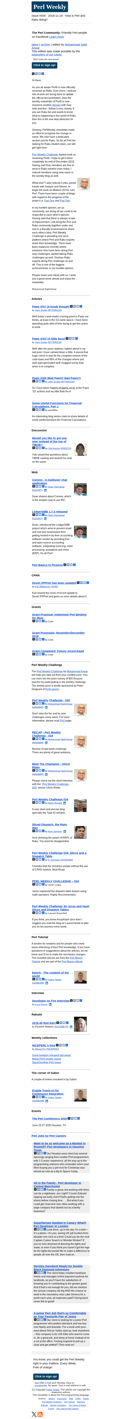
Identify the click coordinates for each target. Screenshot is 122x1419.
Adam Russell (55, 803)
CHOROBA (66, 860)
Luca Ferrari (41, 1004)
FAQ (62, 720)
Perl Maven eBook (72, 961)
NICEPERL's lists (43, 1045)
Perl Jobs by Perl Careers (49, 1135)
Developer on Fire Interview (50, 1000)
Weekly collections (58, 1405)
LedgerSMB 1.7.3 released (50, 511)
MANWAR (38, 707)
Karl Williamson (43, 586)
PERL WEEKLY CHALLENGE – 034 (55, 881)
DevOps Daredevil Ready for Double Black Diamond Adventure (58, 1268)
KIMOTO (65, 448)
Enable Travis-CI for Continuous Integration (48, 1092)
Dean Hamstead (56, 486)
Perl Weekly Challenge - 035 (51, 700)
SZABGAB (38, 983)
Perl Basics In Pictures (47, 565)
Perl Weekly (49, 6)
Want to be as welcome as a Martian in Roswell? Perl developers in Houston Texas (60, 1147)
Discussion (62, 1399)
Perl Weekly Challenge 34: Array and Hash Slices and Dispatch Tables (60, 908)
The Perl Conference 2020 (49, 1118)
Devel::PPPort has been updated (54, 583)
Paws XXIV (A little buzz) (48, 338)
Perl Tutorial (69, 1402)
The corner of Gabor (77, 1405)
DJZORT (37, 490)
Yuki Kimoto (54, 448)
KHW (54, 586)
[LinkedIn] (45, 490)
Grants (86, 1399)
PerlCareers (52, 689)
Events (51, 1409)
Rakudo (44, 1405)
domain (56, 105)
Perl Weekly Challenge (45, 154)
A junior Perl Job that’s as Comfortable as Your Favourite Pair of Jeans (60, 1315)
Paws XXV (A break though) (50, 306)
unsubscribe (41, 1385)
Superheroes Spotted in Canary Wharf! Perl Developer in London (60, 1224)
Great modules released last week (51, 1055)
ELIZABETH (61, 1026)
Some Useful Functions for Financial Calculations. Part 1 (57, 405)
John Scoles (41, 310)
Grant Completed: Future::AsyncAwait (58, 651)
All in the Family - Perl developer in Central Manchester (57, 1184)
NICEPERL (52, 1049)
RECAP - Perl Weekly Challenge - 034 (46, 734)
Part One (49, 200)
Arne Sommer (55, 831)
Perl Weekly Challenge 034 (50, 799)
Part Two (65, 200)
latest (35, 44)
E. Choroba (54, 860)
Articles (51, 1399)
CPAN (78, 1399)
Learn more (56, 36)
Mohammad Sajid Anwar (60, 704)
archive (45, 44)
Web (71, 1399)
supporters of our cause (47, 54)
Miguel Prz (40, 1049)
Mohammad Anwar (77, 671)
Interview (81, 1402)
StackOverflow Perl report (46, 1062)
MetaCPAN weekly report (46, 1059)
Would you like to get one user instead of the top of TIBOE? (49, 441)
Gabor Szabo (54, 979)
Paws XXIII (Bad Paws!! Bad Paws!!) (56, 378)
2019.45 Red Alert (44, 1023)
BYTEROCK (55, 310)
